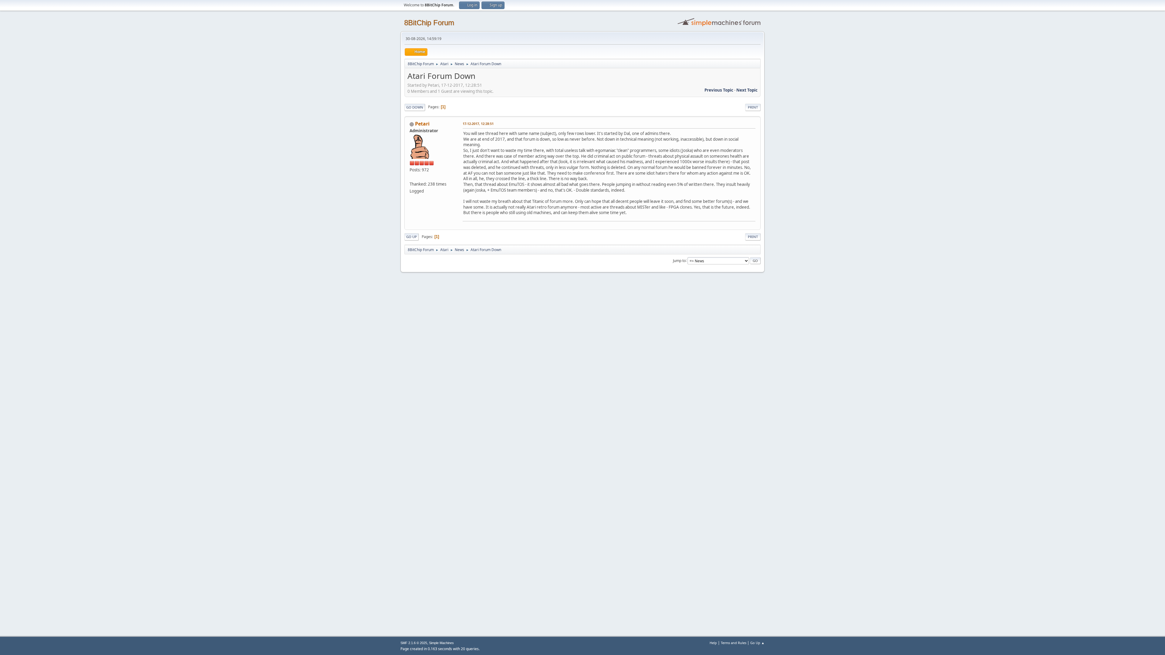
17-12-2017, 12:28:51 (478, 123)
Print (753, 107)
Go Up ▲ (757, 642)
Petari (422, 123)
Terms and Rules (733, 642)
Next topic (747, 90)
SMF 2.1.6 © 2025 (413, 643)
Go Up (411, 236)
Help (713, 642)
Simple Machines (441, 643)
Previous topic (718, 90)
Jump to (679, 260)
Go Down (414, 107)
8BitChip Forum (429, 22)
